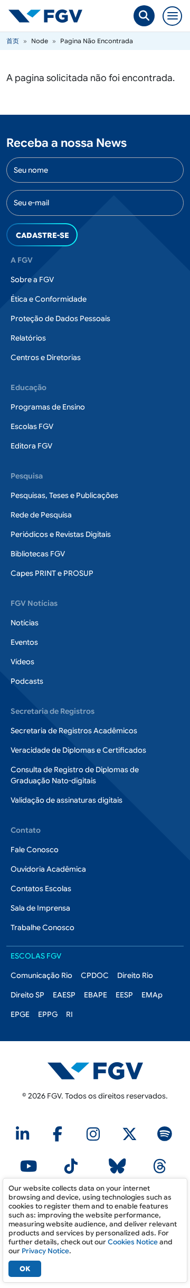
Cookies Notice (133, 1241)
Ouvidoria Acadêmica (48, 869)
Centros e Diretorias (46, 357)
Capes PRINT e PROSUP (52, 573)
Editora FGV (31, 446)
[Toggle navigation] (172, 16)
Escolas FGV (32, 426)
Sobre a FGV (32, 279)
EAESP (64, 995)
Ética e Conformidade (49, 299)
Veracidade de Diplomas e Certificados (78, 750)
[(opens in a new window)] (24, 1137)
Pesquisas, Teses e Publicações (64, 495)
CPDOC (95, 975)
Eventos (24, 642)
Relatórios (28, 338)
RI (69, 1014)
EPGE (20, 1014)
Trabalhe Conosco (42, 927)
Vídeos (22, 661)
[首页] (49, 16)
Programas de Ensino (48, 407)
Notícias (25, 622)
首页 (12, 41)
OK (25, 1268)
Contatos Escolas (41, 888)
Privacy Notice (45, 1250)
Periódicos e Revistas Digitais (61, 534)
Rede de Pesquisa (41, 515)
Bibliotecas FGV (38, 553)
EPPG (48, 1014)
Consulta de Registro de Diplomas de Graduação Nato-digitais (75, 775)
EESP (124, 995)
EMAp (152, 995)
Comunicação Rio (41, 975)
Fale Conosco (35, 849)
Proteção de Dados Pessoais (60, 318)
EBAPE (95, 995)
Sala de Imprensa (40, 908)
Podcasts (27, 681)
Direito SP (27, 995)
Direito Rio (135, 975)
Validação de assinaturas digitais (66, 800)
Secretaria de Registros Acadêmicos (74, 730)
